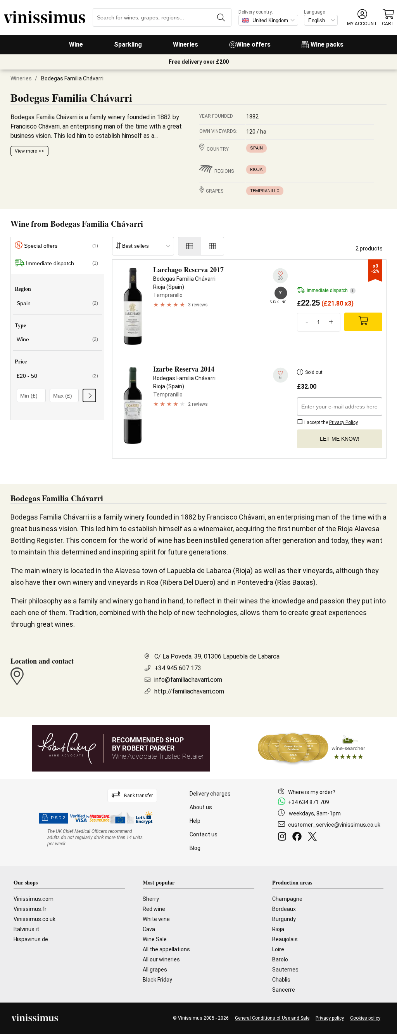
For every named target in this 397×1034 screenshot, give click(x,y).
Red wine (154, 909)
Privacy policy (330, 1018)
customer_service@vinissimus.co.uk (334, 825)
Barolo (280, 959)
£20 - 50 (57, 376)
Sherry (151, 899)
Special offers (61, 246)
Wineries (185, 44)
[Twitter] (314, 837)
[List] (189, 246)
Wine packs (327, 44)
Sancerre (283, 990)
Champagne (287, 899)
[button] (362, 17)
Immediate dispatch (62, 263)
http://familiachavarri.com (189, 691)
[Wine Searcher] (312, 748)
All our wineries (161, 959)
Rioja (256, 169)
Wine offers (253, 44)
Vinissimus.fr (30, 909)
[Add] (363, 322)
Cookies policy (365, 1018)
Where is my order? (311, 792)
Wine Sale (155, 939)
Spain (256, 148)
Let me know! (339, 439)
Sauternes (285, 969)
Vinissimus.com (34, 899)
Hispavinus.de (31, 939)
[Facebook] (298, 837)
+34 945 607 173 (177, 668)
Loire (278, 949)
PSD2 (58, 817)
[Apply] (89, 395)
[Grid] (212, 246)
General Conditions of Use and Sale (272, 1018)
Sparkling (128, 44)
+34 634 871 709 (308, 802)
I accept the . (331, 422)
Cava (149, 929)
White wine (156, 919)
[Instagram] (283, 837)
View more (26, 151)
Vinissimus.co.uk (34, 919)
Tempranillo (265, 190)
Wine (76, 44)
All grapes (155, 969)
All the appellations (166, 949)
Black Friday (157, 980)
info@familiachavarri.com (188, 679)
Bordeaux (284, 909)
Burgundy (284, 919)
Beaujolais (285, 939)
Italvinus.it (26, 929)
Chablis (281, 980)
